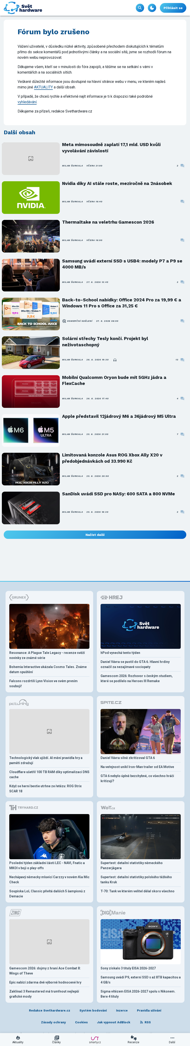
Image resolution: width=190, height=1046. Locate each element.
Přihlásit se (173, 8)
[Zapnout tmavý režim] (152, 8)
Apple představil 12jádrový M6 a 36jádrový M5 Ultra (119, 416)
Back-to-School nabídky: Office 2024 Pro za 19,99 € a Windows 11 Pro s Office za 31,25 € (121, 303)
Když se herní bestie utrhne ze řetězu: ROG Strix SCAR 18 (45, 788)
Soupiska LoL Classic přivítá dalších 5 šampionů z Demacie (47, 893)
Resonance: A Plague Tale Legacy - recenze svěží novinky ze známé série (47, 655)
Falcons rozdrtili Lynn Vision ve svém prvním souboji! (43, 683)
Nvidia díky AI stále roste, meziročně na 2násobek (117, 183)
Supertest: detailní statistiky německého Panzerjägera (132, 865)
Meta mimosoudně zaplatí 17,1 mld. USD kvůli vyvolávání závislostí (111, 147)
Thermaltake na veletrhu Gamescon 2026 (108, 222)
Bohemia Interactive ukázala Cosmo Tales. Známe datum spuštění (48, 669)
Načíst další (95, 535)
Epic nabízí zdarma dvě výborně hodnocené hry (45, 982)
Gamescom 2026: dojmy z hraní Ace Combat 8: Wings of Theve (45, 970)
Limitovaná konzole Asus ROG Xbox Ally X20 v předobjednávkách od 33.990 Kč (112, 458)
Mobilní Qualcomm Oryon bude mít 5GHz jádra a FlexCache (114, 380)
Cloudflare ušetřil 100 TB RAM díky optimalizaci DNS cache (49, 774)
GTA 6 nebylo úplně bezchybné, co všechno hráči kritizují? (137, 778)
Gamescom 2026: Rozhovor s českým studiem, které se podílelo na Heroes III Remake (137, 678)
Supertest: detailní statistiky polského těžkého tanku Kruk (136, 879)
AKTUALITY (43, 87)
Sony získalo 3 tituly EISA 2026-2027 (128, 968)
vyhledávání (27, 102)
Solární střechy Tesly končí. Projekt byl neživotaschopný (105, 341)
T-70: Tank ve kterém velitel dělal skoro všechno (137, 891)
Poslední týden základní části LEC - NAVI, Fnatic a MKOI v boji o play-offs (47, 865)
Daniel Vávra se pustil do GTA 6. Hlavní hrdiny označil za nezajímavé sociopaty (135, 664)
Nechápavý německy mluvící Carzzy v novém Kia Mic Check (49, 879)
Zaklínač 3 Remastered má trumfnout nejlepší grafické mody (44, 994)
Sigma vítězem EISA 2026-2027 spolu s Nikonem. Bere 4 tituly (138, 994)
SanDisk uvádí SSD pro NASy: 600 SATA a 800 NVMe (118, 493)
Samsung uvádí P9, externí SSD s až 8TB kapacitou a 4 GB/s (141, 979)
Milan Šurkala (72, 165)
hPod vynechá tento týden (120, 653)
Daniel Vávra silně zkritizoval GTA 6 (128, 758)
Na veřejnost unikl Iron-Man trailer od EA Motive (137, 767)
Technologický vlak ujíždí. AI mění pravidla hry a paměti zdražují (45, 760)
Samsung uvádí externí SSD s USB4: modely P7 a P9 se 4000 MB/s (122, 264)
